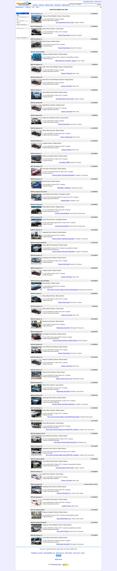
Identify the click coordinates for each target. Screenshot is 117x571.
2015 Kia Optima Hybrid (37, 459)
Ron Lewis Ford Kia (63, 531)
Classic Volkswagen (66, 137)
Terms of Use (76, 553)
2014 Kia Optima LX (36, 306)
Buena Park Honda (64, 35)
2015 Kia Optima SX (36, 344)
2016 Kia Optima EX (36, 204)
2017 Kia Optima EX (36, 26)
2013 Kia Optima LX (36, 13)
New (19, 13)
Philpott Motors (65, 200)
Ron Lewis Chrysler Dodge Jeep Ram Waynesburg (62, 289)
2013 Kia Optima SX (36, 331)
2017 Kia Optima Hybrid (37, 51)
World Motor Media (56, 564)
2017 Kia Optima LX (36, 408)
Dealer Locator (65, 4)
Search (82, 553)
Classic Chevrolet (66, 73)
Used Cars (41, 4)
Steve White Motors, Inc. (64, 518)
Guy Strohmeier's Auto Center (65, 22)
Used (25, 13)
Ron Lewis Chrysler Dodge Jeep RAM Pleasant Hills (63, 417)
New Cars (35, 4)
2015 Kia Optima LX (36, 382)
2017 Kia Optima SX (36, 166)
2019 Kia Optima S (36, 90)
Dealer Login (98, 1)
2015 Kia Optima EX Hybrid (38, 522)
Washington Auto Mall (63, 328)
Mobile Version (58, 559)
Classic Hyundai (66, 149)
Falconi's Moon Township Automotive (63, 175)
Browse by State (49, 4)
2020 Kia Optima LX (36, 39)
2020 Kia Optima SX (36, 446)
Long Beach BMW (64, 162)
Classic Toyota (66, 506)
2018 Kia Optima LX (36, 357)
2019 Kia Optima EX (36, 395)
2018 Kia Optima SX (36, 217)
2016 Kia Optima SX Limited (39, 191)
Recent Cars (58, 4)
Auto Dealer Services (88, 1)
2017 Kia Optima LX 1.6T (38, 433)
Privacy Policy (68, 553)
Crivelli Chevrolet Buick (62, 213)
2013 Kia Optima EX (36, 77)
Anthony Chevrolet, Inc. (64, 493)
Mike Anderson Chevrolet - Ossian (65, 60)
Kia (33, 7)
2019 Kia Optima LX (36, 255)
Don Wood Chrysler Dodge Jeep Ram (65, 442)
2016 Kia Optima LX (36, 128)
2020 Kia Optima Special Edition (40, 280)
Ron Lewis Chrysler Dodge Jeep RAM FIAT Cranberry (62, 429)
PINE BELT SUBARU (64, 188)
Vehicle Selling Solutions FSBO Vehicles (65, 340)
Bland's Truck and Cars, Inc (64, 378)
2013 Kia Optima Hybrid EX (38, 242)
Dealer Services (60, 553)
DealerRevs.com (19, 7)
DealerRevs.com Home (37, 553)
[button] (22, 24)
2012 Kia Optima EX (36, 102)
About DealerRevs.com (49, 553)
